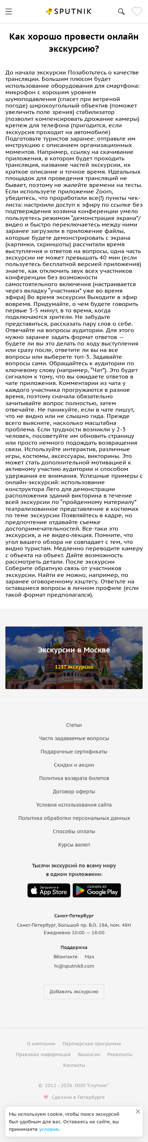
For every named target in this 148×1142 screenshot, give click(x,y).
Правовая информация (43, 1054)
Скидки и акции (74, 765)
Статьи (74, 725)
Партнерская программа (92, 1044)
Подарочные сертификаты (74, 751)
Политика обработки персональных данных (74, 818)
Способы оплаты (74, 831)
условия (49, 1129)
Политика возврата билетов (74, 778)
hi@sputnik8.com (74, 966)
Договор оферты (74, 791)
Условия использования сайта (74, 805)
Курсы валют (74, 844)
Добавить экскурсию (74, 992)
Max (89, 957)
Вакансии (89, 1054)
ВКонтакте (66, 957)
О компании (41, 1044)
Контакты (74, 1065)
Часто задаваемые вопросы (74, 738)
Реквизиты (120, 1054)
